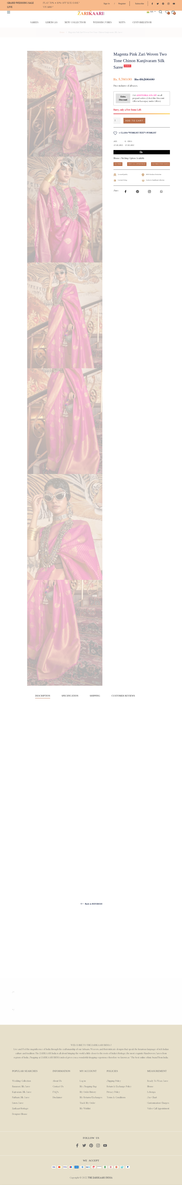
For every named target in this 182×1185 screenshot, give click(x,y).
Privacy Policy (113, 1092)
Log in (83, 1081)
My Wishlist (85, 1109)
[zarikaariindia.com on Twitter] (158, 3)
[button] (159, 121)
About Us (57, 1081)
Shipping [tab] (95, 696)
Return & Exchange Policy (119, 1087)
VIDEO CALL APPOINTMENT (137, 164)
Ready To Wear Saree (157, 1081)
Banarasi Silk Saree (21, 1087)
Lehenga (151, 1092)
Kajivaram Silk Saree (21, 1092)
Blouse (150, 1087)
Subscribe (139, 3)
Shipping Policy (114, 1081)
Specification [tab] (70, 696)
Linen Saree (17, 1103)
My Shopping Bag (88, 1087)
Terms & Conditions (116, 1097)
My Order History (88, 1092)
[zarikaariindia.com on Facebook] (152, 3)
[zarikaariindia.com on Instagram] (168, 3)
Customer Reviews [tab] (123, 696)
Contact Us (58, 1087)
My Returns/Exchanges (91, 1097)
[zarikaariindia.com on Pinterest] (163, 3)
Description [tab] (42, 696)
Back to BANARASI (93, 904)
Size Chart (152, 1097)
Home (62, 33)
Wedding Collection (21, 1081)
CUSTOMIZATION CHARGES (160, 164)
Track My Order (87, 1103)
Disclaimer (57, 1097)
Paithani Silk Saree (20, 1097)
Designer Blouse (19, 1114)
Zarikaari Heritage (20, 1109)
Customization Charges (158, 1103)
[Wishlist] (167, 12)
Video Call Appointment (158, 1109)
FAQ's (56, 1092)
